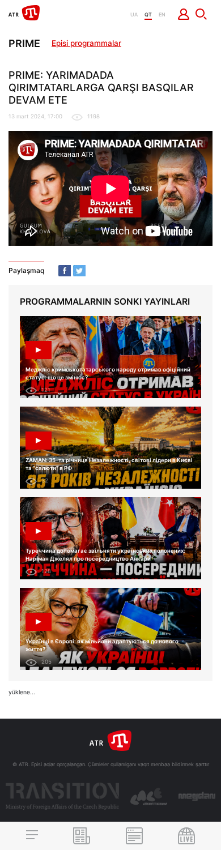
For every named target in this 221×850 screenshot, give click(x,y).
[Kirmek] (184, 14)
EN (162, 14)
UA (134, 14)
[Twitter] (79, 270)
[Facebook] (64, 270)
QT (148, 14)
